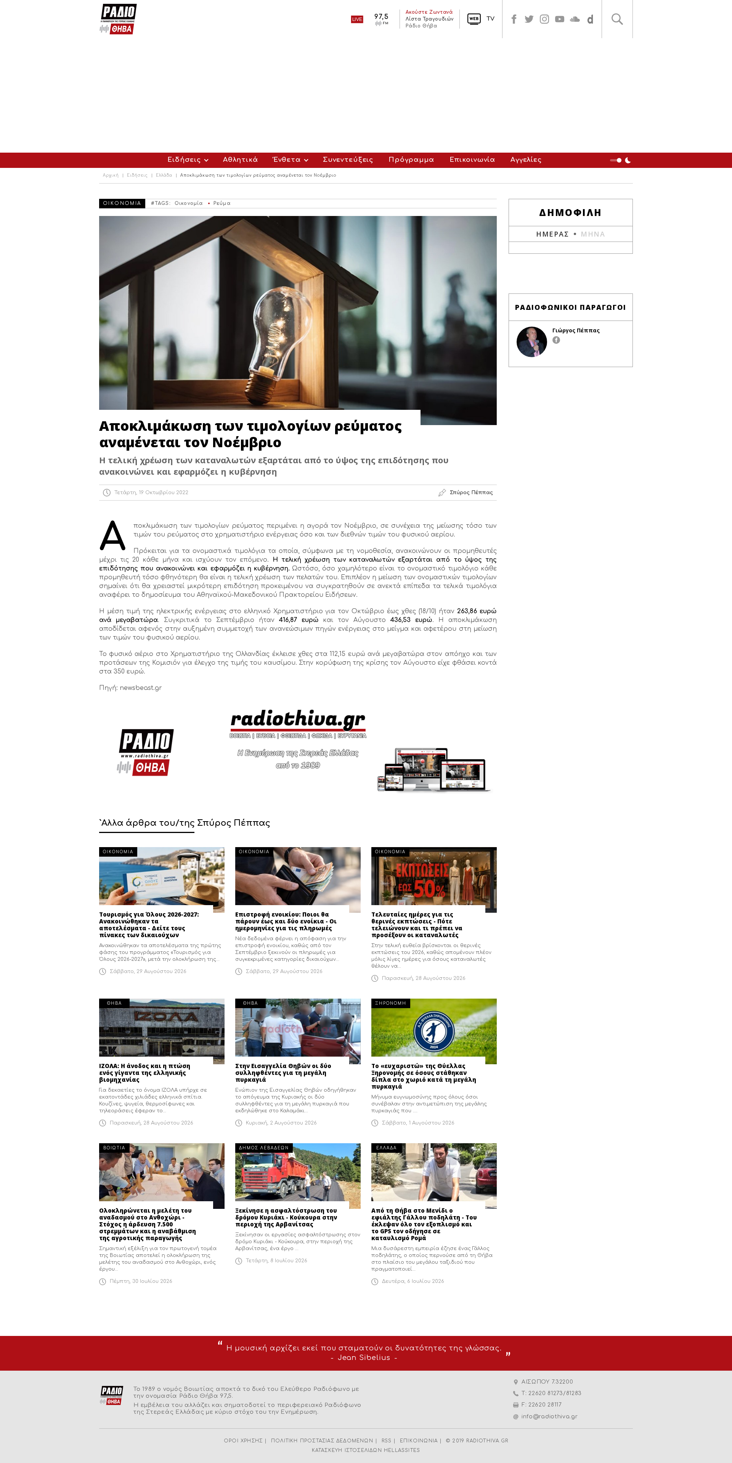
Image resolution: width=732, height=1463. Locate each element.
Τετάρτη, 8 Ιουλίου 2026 (276, 1260)
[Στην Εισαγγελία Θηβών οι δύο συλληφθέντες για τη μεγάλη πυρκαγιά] (298, 1031)
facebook (514, 19)
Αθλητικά (240, 159)
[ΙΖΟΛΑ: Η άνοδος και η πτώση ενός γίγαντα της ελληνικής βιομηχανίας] (162, 1031)
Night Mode (621, 160)
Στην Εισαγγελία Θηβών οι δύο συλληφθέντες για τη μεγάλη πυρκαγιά (283, 1072)
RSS (387, 1441)
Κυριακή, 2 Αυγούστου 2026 (281, 1123)
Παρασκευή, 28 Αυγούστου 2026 (424, 978)
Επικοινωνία (472, 159)
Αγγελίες (526, 159)
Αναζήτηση (617, 19)
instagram (544, 19)
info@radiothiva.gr (550, 1416)
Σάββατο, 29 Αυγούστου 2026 (148, 971)
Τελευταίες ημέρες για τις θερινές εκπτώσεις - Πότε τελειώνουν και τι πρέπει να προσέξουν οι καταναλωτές (416, 924)
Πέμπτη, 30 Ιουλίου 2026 (141, 1281)
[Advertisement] (366, 95)
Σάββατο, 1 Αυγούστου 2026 (418, 1123)
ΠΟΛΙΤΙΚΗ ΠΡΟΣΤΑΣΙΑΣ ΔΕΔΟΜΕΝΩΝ (322, 1441)
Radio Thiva (118, 19)
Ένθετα (287, 159)
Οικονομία (189, 203)
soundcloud (575, 19)
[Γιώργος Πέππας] (532, 342)
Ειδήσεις (184, 159)
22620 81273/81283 (555, 1393)
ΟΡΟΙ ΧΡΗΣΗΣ (243, 1441)
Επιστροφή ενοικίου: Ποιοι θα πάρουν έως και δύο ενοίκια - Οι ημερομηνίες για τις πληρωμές (286, 921)
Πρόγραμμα (411, 159)
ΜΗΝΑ (593, 233)
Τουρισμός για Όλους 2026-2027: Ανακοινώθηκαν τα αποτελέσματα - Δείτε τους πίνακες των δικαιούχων (149, 924)
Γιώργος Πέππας (576, 330)
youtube (559, 19)
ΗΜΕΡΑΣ (552, 233)
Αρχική (111, 175)
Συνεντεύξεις (348, 159)
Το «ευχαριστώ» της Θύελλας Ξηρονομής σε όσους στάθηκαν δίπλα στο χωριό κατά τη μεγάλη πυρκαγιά (423, 1076)
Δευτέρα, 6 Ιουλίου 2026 (413, 1281)
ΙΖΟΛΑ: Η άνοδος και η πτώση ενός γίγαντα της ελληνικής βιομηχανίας (144, 1072)
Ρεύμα (222, 203)
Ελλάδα (164, 175)
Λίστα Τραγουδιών (430, 19)
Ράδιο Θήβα (421, 26)
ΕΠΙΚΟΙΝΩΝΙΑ (419, 1441)
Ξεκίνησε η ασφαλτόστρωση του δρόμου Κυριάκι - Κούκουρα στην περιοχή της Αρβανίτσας (286, 1217)
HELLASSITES (402, 1450)
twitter (529, 19)
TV (490, 19)
